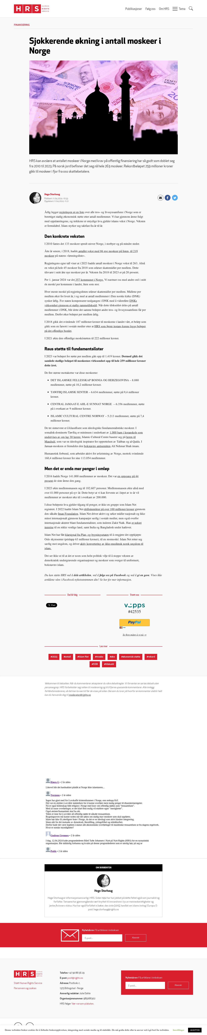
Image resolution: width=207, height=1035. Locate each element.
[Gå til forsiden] (28, 974)
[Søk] (191, 8)
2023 (54, 657)
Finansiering (22, 25)
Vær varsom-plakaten (82, 1004)
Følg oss (150, 9)
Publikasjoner (133, 9)
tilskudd (110, 664)
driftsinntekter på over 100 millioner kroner (109, 509)
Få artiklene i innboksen (100, 930)
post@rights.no (75, 978)
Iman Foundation (68, 513)
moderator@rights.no (80, 695)
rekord (151, 657)
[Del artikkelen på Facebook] (167, 198)
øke (113, 657)
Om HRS (164, 9)
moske (100, 657)
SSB (95, 664)
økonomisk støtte (131, 657)
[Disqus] (103, 737)
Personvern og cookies (25, 988)
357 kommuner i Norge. (89, 279)
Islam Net (84, 657)
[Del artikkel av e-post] (160, 198)
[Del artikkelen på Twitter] (175, 198)
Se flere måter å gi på (133, 634)
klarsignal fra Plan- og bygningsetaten (87, 534)
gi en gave (143, 575)
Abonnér (135, 938)
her (105, 579)
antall (68, 657)
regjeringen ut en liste (71, 212)
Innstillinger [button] (178, 1029)
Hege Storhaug (52, 194)
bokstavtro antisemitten (97, 446)
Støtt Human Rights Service (28, 983)
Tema (182, 9)
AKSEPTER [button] (195, 1030)
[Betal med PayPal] (134, 622)
